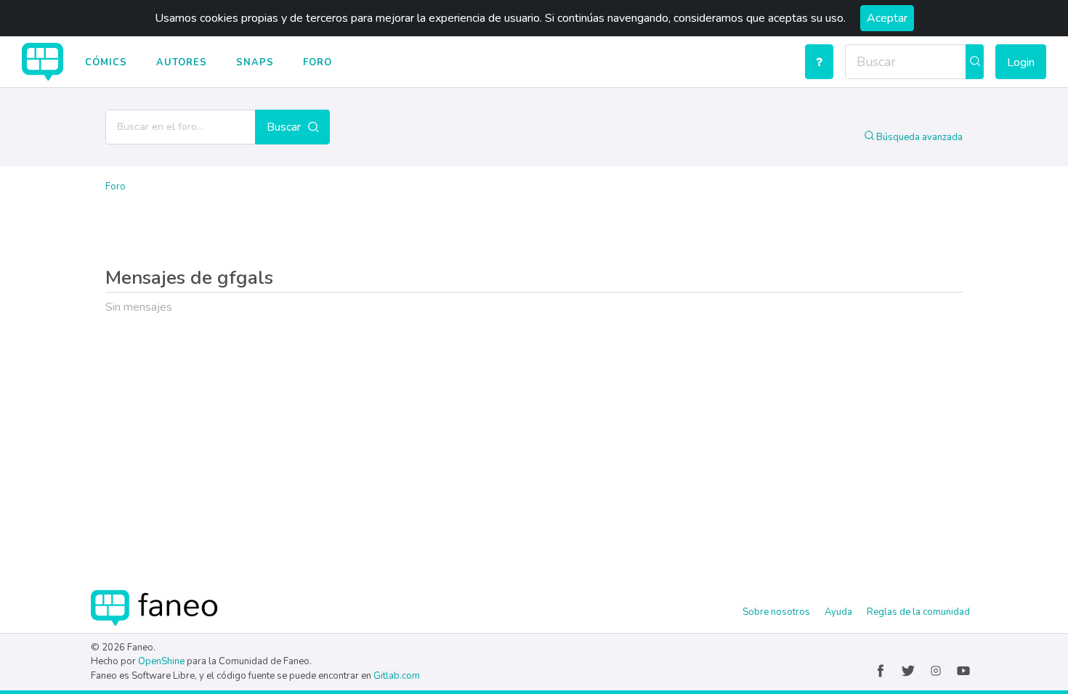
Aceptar (887, 18)
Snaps (255, 62)
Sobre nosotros (776, 612)
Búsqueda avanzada (918, 137)
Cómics (106, 62)
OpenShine (161, 661)
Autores (181, 62)
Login (1021, 62)
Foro (317, 62)
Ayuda (838, 612)
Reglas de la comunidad (918, 612)
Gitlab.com (396, 675)
